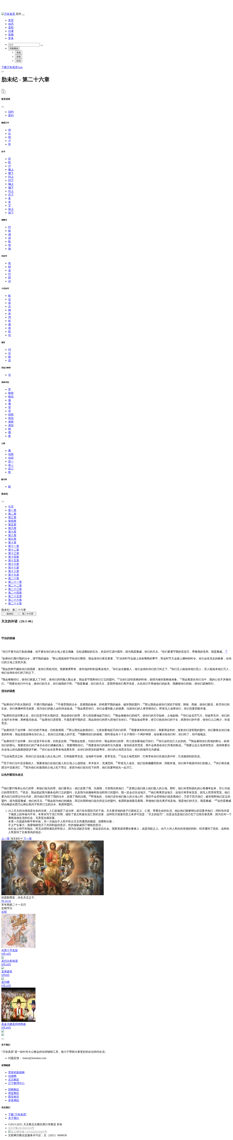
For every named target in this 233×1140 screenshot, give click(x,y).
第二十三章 (15, 589)
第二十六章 (15, 599)
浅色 (18, 52)
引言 (11, 506)
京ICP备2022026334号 (21, 1128)
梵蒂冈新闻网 (16, 1072)
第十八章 (13, 571)
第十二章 (13, 549)
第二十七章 (15, 603)
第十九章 (13, 574)
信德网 (12, 1076)
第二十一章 (15, 582)
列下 (11, 180)
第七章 (12, 531)
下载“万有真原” (17, 1114)
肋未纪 (10, 613)
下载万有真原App (12, 67)
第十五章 (13, 560)
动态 (11, 23)
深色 (18, 56)
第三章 (12, 517)
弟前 (11, 421)
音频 (11, 34)
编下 (11, 187)
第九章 (12, 538)
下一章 (28, 838)
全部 (4, 911)
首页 (11, 20)
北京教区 (13, 1079)
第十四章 (13, 556)
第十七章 (13, 567)
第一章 (12, 510)
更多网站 (13, 1100)
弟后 (11, 425)
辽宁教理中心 (16, 1083)
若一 (11, 461)
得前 (11, 414)
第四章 (12, 521)
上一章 (5, 838)
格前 (11, 393)
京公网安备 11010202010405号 (29, 1131)
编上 (11, 183)
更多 (11, 38)
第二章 (12, 513)
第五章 (12, 524)
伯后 (11, 457)
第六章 (12, 528)
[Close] (2, 89)
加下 (11, 212)
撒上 (11, 169)
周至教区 (13, 1093)
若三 (11, 468)
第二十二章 (15, 585)
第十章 (12, 542)
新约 (11, 115)
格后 (11, 396)
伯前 (11, 454)
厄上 (11, 191)
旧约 (11, 111)
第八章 (12, 535)
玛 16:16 (6, 901)
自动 (18, 60)
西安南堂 (13, 1096)
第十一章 (13, 546)
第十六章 (13, 564)
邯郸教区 (13, 1089)
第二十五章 (15, 596)
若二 (11, 464)
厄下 (11, 194)
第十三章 (13, 553)
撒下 (11, 173)
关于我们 (13, 1118)
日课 (11, 31)
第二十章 (13, 578)
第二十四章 (15, 592)
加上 (11, 209)
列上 (11, 176)
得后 (11, 418)
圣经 (11, 27)
